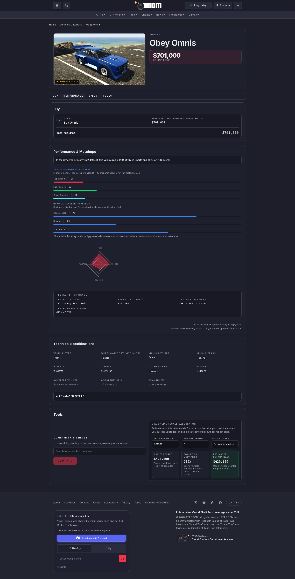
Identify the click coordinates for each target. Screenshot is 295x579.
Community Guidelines (157, 502)
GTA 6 (100, 14)
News (160, 14)
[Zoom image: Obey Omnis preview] (99, 59)
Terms (137, 502)
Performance (73, 96)
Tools (133, 14)
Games (193, 14)
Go (122, 558)
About (56, 502)
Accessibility (111, 502)
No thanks (61, 567)
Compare (65, 460)
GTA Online (117, 14)
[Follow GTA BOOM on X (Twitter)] (196, 502)
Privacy (126, 502)
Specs (93, 96)
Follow (96, 502)
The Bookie (176, 14)
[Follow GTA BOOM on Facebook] (220, 502)
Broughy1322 (234, 324)
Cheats (147, 14)
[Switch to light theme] (238, 5)
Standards (69, 502)
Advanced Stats (72, 396)
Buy (55, 96)
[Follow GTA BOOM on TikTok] (212, 502)
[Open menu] (57, 5)
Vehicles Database (71, 24)
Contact (84, 502)
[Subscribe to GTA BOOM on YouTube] (204, 502)
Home (52, 24)
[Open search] (66, 5)
